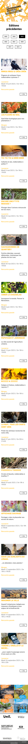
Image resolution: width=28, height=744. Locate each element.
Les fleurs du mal (10, 114)
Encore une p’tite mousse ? (10, 202)
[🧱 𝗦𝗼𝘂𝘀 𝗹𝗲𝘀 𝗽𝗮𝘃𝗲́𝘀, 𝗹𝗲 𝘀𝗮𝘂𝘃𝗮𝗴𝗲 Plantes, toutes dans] (7, 706)
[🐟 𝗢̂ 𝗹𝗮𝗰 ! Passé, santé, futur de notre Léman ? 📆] (21, 706)
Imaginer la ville (10, 600)
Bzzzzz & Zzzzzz (9, 381)
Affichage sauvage (11, 513)
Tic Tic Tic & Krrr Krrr (12, 158)
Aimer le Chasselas (11, 294)
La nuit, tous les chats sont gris (13, 425)
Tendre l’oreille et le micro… (12, 647)
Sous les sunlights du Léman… (13, 558)
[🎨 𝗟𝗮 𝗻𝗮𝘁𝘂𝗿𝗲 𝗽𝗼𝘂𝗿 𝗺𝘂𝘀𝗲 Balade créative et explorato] (7, 692)
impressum (24, 741)
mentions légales (14, 742)
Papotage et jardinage (13, 338)
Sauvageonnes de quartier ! (10, 248)
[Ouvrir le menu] (25, 3)
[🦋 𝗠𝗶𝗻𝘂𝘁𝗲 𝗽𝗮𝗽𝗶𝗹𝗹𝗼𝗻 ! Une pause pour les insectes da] (21, 692)
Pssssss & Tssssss (11, 470)
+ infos (23, 94)
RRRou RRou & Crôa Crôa (13, 71)
